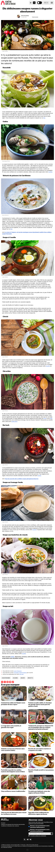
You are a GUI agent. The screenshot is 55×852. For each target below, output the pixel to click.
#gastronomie (6, 677)
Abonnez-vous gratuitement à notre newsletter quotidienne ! (39, 830)
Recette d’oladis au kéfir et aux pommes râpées (41, 770)
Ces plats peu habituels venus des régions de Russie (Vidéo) (39, 792)
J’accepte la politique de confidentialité (38, 835)
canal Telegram (18, 671)
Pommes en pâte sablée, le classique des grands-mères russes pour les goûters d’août (40, 704)
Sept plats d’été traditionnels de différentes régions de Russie (38, 813)
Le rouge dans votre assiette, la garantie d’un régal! (11, 726)
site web (21, 674)
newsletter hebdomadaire (20, 672)
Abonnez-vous (36, 820)
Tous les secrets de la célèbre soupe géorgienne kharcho (21, 478)
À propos (3, 822)
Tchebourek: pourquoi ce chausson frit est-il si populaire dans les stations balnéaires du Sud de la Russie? (40, 727)
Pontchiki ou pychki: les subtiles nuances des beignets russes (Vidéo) (13, 770)
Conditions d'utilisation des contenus (10, 825)
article (39, 475)
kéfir (51, 418)
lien (44, 118)
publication (14, 421)
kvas (45, 418)
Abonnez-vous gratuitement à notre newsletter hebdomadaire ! (39, 826)
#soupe (23, 677)
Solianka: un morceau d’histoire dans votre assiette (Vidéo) (13, 749)
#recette (30, 677)
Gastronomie (35, 17)
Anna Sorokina (25, 15)
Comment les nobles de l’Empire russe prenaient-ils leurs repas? (13, 703)
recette (50, 172)
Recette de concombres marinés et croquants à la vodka (39, 749)
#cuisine (15, 677)
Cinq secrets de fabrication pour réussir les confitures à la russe (13, 813)
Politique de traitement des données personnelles (13, 824)
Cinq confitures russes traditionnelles (13, 791)
